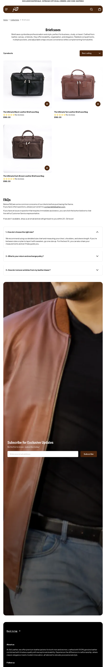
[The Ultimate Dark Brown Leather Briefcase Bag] (27, 149)
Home (5, 20)
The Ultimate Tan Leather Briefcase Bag (71, 112)
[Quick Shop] (47, 103)
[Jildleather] (16, 9)
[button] (91, 9)
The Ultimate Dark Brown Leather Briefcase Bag (23, 176)
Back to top (12, 631)
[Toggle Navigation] (6, 9)
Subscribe (89, 454)
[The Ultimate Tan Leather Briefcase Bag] (78, 84)
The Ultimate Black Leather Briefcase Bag (21, 112)
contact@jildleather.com (54, 207)
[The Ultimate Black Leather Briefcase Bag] (27, 84)
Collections (14, 20)
